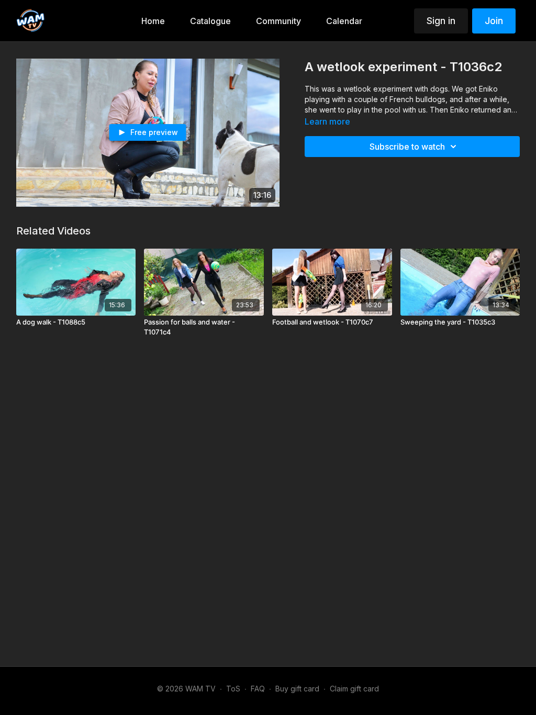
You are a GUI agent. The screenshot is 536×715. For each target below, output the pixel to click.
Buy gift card (297, 688)
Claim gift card (354, 688)
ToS (233, 688)
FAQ (258, 688)
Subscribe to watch (407, 146)
